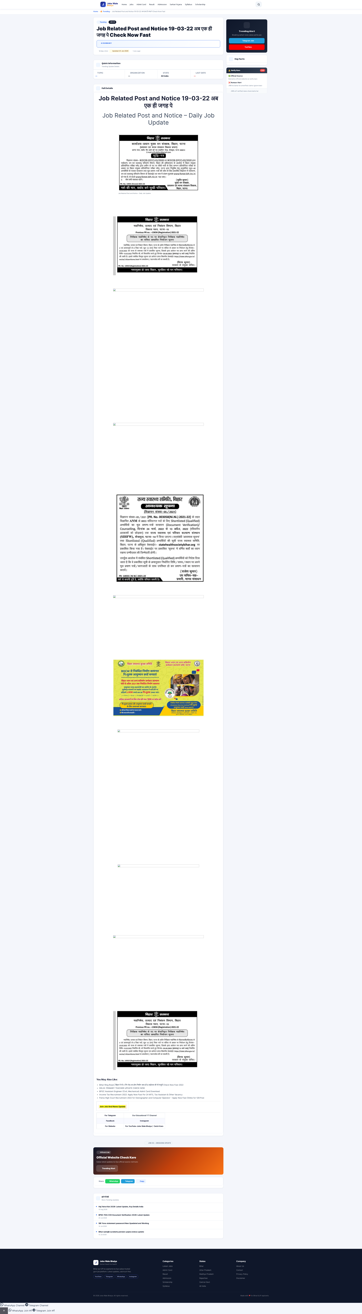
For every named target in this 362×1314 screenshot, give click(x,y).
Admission (162, 4)
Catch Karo (158, 1126)
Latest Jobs (168, 1266)
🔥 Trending (105, 11)
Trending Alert (108, 1168)
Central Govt (204, 1282)
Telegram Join (248, 41)
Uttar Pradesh (205, 1270)
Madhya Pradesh (206, 1274)
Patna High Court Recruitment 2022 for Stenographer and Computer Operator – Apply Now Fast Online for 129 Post (151, 1098)
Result (152, 4)
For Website (110, 1126)
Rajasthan (203, 1278)
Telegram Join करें (45, 1310)
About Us (240, 1266)
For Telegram (110, 1115)
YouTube (248, 47)
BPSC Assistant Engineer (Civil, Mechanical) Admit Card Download (129, 1091)
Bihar (201, 1266)
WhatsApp (113, 1181)
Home (124, 4)
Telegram (129, 1181)
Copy (142, 1181)
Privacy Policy (242, 1274)
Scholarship (200, 4)
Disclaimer (240, 1278)
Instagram (144, 1121)
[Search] (259, 4)
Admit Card (141, 4)
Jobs (131, 4)
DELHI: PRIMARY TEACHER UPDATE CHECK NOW (122, 1088)
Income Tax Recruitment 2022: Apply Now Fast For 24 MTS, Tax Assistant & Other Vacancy (141, 1094)
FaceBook (110, 1121)
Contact (239, 1270)
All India (202, 1286)
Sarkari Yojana (176, 4)
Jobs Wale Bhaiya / (145, 1126)
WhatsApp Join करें (22, 1310)
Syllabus (188, 4)
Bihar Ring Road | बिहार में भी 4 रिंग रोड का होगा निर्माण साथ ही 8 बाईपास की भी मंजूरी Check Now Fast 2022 (141, 1085)
